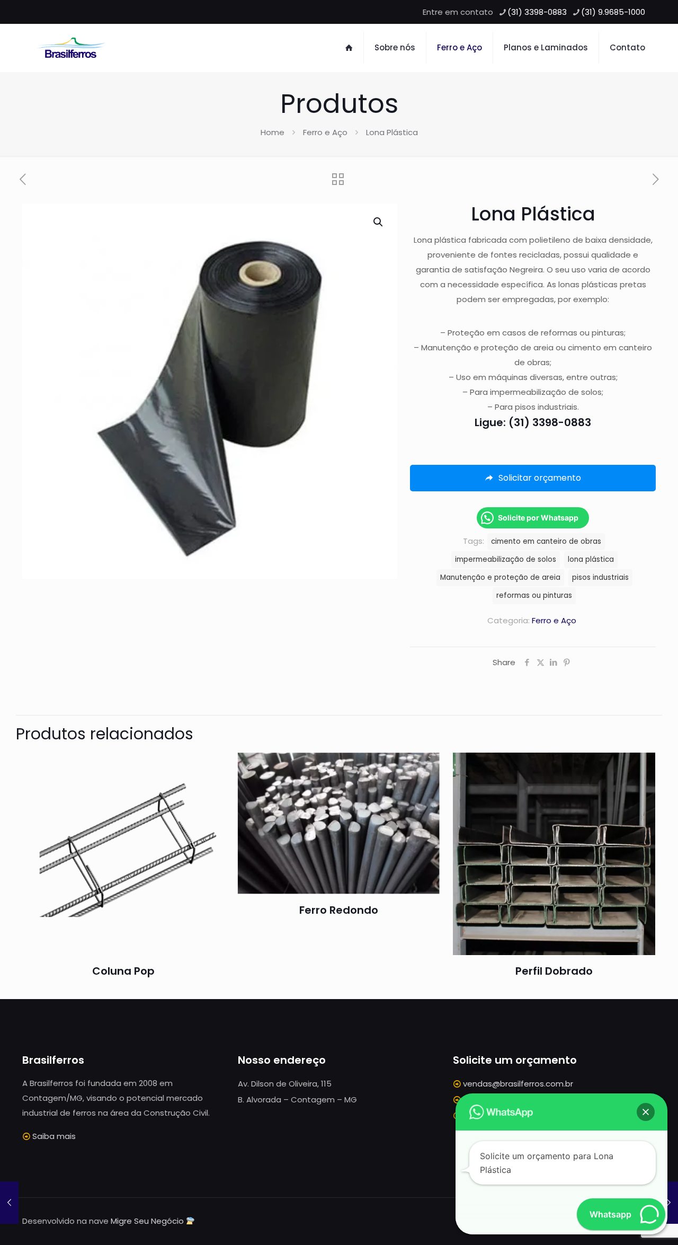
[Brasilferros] (71, 48)
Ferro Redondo (338, 910)
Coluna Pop (123, 971)
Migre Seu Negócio (147, 1220)
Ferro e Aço (325, 132)
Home (272, 132)
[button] (378, 222)
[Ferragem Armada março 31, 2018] (9, 1202)
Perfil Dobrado (554, 971)
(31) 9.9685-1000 (613, 11)
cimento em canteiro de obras (546, 541)
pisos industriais (600, 577)
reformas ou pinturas (534, 595)
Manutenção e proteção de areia (500, 577)
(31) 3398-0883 (537, 11)
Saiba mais (54, 1136)
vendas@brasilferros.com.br (518, 1083)
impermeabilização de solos (505, 559)
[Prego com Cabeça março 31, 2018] (668, 1202)
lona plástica (591, 559)
